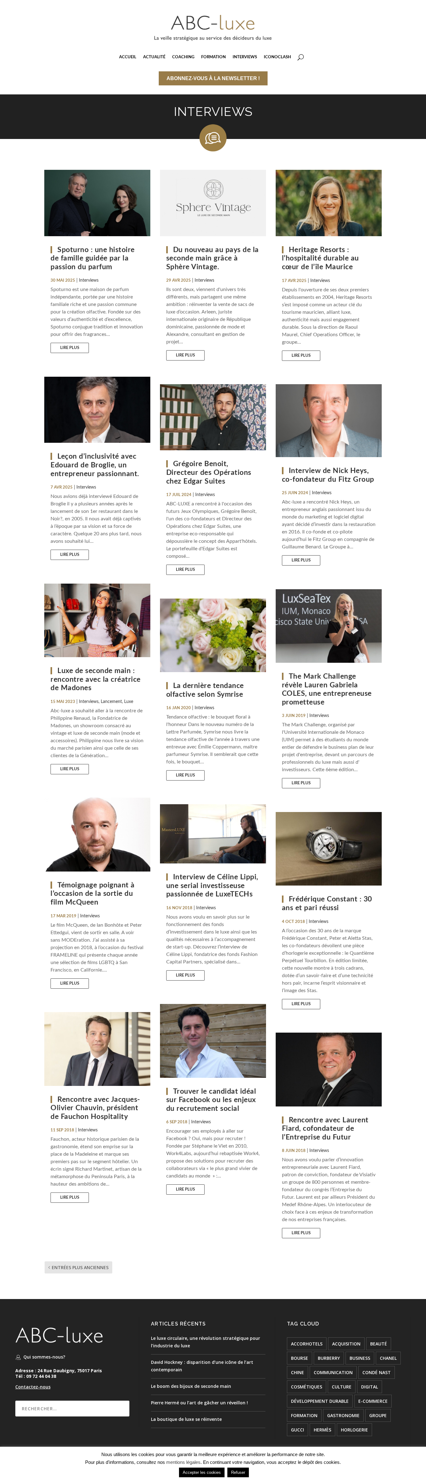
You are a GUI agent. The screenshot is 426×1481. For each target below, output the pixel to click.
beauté (378, 1344)
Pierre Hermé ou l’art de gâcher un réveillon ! (199, 1403)
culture (341, 1387)
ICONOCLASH (277, 57)
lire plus (69, 348)
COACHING (183, 57)
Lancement (111, 702)
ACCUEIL (127, 57)
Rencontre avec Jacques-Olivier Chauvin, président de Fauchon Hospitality (95, 1108)
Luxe (128, 702)
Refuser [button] (238, 1472)
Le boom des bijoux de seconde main (191, 1386)
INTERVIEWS (245, 57)
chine (297, 1372)
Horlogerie (354, 1430)
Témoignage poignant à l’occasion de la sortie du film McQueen (93, 893)
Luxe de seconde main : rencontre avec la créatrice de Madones (96, 679)
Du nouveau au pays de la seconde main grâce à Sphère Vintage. (212, 258)
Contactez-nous (33, 1387)
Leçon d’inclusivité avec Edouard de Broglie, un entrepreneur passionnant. (95, 465)
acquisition (346, 1344)
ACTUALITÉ (154, 57)
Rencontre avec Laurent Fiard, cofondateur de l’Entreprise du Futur (325, 1128)
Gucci (297, 1430)
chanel (388, 1358)
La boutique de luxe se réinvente (186, 1419)
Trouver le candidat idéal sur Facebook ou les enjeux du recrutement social (211, 1100)
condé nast (376, 1372)
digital (369, 1387)
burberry (329, 1358)
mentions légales (183, 1462)
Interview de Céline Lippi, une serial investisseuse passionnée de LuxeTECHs (212, 885)
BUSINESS (360, 1358)
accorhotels (306, 1344)
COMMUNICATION (333, 1372)
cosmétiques (306, 1387)
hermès (322, 1430)
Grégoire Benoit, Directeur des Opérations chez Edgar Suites (208, 472)
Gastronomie (343, 1415)
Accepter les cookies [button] (202, 1472)
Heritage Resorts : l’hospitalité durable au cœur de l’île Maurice (320, 258)
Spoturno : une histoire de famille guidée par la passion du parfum (93, 258)
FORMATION (213, 57)
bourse (299, 1358)
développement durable (320, 1401)
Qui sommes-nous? (44, 1357)
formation (304, 1415)
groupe (378, 1415)
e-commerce (373, 1401)
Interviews (89, 280)
